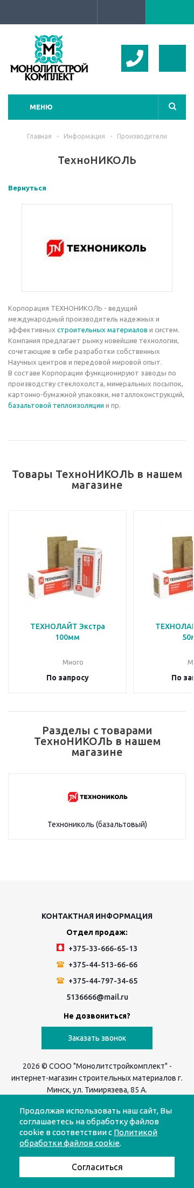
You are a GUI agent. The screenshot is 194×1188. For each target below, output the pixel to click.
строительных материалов (102, 329)
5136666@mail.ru (97, 997)
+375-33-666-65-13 (102, 948)
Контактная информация (97, 916)
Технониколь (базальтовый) (97, 824)
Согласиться (97, 1167)
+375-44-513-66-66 (102, 964)
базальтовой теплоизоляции (56, 405)
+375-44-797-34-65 (102, 981)
